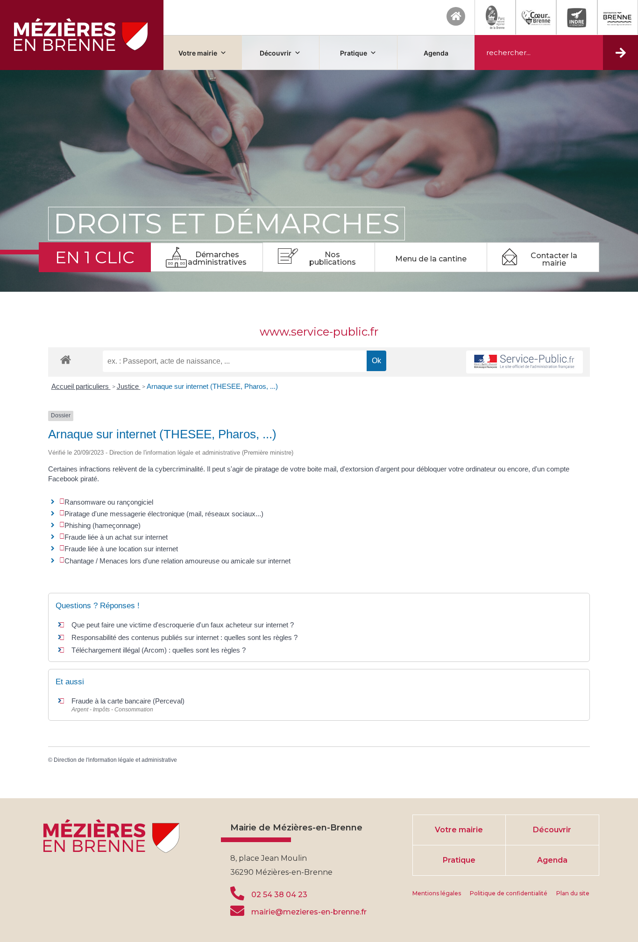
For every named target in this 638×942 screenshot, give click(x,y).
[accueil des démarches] (65, 359)
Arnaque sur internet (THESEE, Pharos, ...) (212, 386)
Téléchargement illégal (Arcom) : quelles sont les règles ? (158, 650)
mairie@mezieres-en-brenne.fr (309, 911)
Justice (129, 386)
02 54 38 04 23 (279, 894)
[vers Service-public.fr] (524, 362)
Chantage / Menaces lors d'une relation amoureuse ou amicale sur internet (177, 561)
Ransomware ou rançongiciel (108, 502)
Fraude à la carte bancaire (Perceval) (127, 701)
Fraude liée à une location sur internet (121, 549)
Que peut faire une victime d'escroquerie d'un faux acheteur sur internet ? (182, 625)
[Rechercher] (620, 52)
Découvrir (275, 53)
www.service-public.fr (319, 331)
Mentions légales (436, 893)
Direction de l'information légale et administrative (115, 760)
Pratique (353, 53)
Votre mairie (197, 53)
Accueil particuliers (81, 386)
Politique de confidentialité (508, 893)
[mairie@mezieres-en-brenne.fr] (237, 911)
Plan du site (572, 893)
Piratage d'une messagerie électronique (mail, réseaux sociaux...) (163, 514)
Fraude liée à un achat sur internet (116, 537)
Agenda (436, 53)
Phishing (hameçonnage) (102, 525)
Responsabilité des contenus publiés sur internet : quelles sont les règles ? (184, 637)
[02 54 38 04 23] (237, 893)
